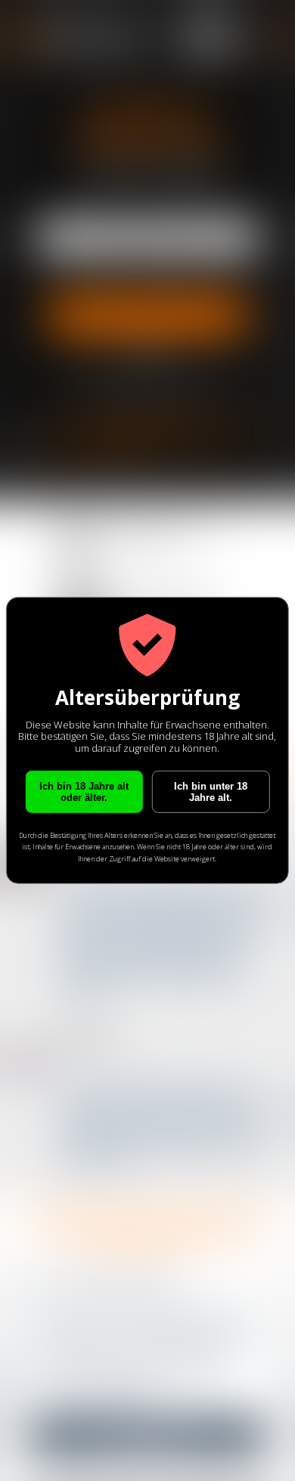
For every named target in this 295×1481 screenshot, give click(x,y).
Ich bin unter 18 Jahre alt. (210, 791)
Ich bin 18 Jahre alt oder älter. (84, 791)
